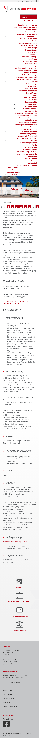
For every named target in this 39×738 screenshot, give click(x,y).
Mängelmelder (32, 54)
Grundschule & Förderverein (26, 77)
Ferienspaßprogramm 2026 (27, 79)
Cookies (6, 702)
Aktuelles (33, 23)
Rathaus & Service (30, 21)
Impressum (7, 694)
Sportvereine (32, 156)
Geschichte (16, 170)
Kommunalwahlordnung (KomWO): (15, 542)
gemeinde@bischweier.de (12, 664)
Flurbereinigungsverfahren (27, 129)
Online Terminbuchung (28, 39)
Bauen (35, 95)
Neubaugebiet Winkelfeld (28, 122)
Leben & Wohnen (31, 93)
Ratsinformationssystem (28, 91)
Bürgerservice (32, 36)
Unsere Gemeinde (13, 168)
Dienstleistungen (31, 50)
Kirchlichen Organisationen (27, 152)
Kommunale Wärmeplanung (26, 165)
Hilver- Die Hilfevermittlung (27, 70)
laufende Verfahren (30, 109)
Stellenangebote (19, 631)
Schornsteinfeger (31, 48)
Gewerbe (34, 161)
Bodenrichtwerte (31, 120)
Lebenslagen (32, 52)
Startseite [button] (20, 1)
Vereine (34, 145)
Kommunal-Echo (31, 32)
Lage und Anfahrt (13, 172)
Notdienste (33, 59)
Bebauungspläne (31, 102)
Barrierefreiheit (10, 706)
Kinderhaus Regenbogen (28, 75)
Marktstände (32, 163)
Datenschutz (15, 174)
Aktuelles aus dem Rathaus (27, 25)
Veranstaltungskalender (28, 143)
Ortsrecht (19, 587)
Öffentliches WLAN (30, 61)
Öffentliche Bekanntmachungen (25, 27)
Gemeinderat (32, 86)
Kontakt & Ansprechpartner (27, 34)
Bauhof (34, 82)
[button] (36, 1)
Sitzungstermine (31, 88)
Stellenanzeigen (31, 84)
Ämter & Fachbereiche (29, 45)
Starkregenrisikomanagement (26, 68)
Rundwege (33, 140)
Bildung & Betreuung (29, 73)
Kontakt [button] (29, 1)
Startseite (7, 690)
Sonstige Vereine (31, 159)
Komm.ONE (7, 735)
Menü (24, 17)
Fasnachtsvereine (30, 147)
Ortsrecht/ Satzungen (29, 57)
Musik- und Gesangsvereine (27, 154)
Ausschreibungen (31, 30)
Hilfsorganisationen (30, 149)
